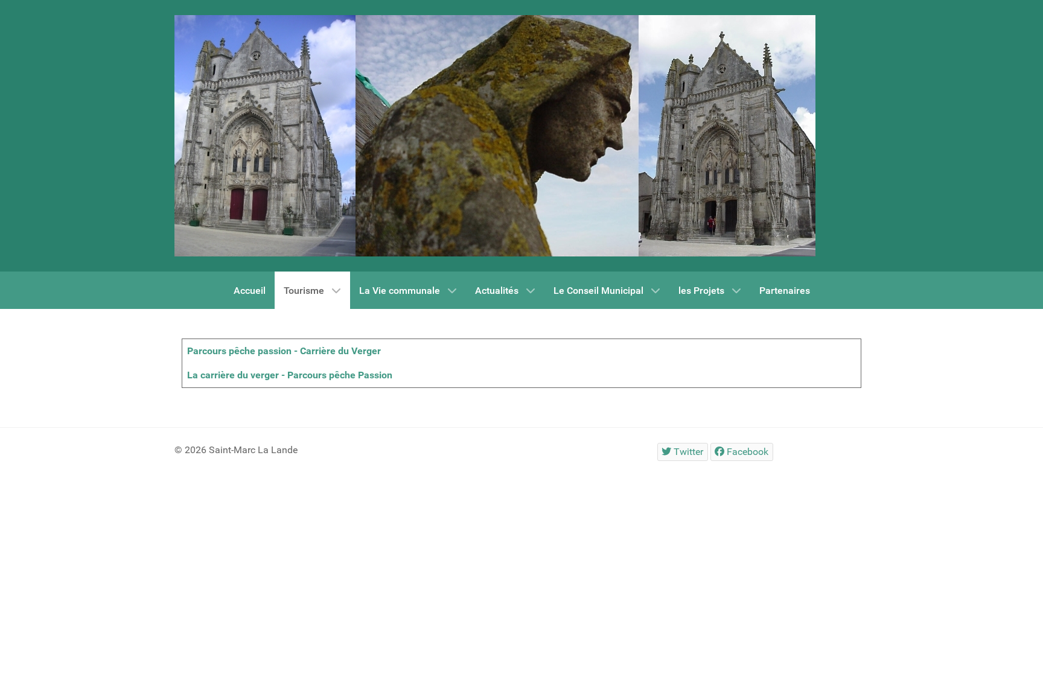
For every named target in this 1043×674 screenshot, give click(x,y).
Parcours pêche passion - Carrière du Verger (284, 351)
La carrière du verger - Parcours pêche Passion (289, 375)
